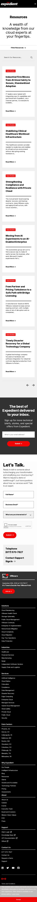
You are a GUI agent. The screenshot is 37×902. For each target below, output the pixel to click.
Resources (5, 776)
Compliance (6, 687)
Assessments (6, 792)
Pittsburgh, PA (6, 750)
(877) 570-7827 (14, 552)
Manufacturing (6, 658)
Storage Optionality (8, 616)
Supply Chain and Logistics (11, 667)
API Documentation (9, 838)
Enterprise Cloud (7, 700)
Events (4, 806)
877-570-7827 (7, 852)
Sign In (9, 561)
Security (4, 718)
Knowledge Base (8, 835)
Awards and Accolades (9, 783)
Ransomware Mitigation (10, 629)
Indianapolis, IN (7, 735)
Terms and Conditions (8, 884)
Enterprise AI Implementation (11, 626)
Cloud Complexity (8, 632)
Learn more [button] (15, 894)
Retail (3, 661)
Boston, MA (6, 741)
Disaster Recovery (8, 693)
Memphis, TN (6, 753)
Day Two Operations (9, 638)
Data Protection (7, 641)
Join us (8, 591)
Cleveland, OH (6, 744)
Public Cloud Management (10, 619)
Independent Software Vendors (12, 664)
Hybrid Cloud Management (11, 706)
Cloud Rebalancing (8, 610)
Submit (9, 535)
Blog (3, 773)
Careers (4, 803)
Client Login (6, 832)
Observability (6, 709)
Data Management (8, 690)
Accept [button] (18, 899)
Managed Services (8, 703)
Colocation (5, 684)
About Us (5, 800)
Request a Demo (7, 858)
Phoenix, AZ (6, 729)
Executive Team (7, 809)
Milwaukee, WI (7, 756)
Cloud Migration (7, 635)
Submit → (18, 444)
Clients (4, 780)
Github (4, 841)
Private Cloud (6, 712)
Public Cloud (6, 715)
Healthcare (5, 652)
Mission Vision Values (9, 815)
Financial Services (8, 655)
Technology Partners (9, 786)
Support (4, 861)
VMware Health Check (9, 613)
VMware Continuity (8, 623)
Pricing (4, 789)
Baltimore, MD (6, 738)
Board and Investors (8, 812)
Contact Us (5, 855)
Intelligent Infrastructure (10, 770)
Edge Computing (7, 696)
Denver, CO (5, 732)
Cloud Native (6, 681)
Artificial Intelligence (8, 678)
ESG (3, 818)
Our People (5, 767)
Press (3, 821)
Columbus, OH (6, 747)
